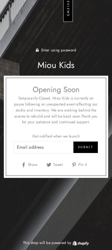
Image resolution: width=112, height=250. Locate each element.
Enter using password (58, 50)
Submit (85, 147)
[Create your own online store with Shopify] (81, 242)
